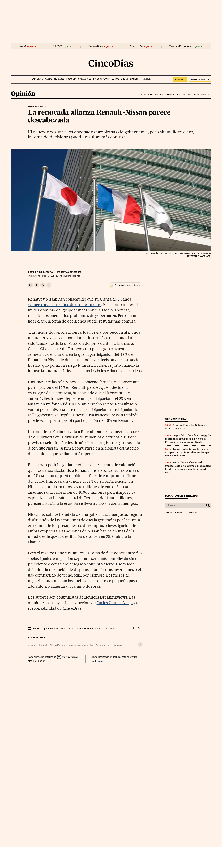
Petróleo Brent (95, 46)
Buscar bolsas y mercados (182, 496)
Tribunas (169, 95)
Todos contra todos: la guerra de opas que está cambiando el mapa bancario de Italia (187, 452)
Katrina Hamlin (69, 272)
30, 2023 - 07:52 (37, 276)
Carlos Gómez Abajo (115, 602)
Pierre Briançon (40, 272)
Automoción (102, 645)
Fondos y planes (101, 79)
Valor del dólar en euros (181, 46)
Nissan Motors (57, 645)
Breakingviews (184, 95)
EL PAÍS (145, 78)
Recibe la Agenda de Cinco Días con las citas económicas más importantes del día (75, 628)
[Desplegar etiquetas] (140, 644)
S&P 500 (57, 46)
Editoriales (146, 95)
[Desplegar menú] (13, 63)
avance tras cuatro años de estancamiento (64, 304)
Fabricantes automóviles (80, 645)
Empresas (117, 645)
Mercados (59, 79)
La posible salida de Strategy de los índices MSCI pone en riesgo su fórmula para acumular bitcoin (188, 439)
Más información (36, 660)
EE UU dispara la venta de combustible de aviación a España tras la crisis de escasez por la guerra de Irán (188, 467)
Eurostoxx (180, 513)
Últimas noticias (120, 79)
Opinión (134, 79)
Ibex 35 (22, 46)
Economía (71, 79)
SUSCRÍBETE (180, 79)
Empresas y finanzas (42, 79)
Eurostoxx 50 (136, 46)
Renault (43, 645)
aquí (100, 660)
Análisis (159, 95)
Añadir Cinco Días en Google (127, 285)
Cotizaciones (84, 79)
